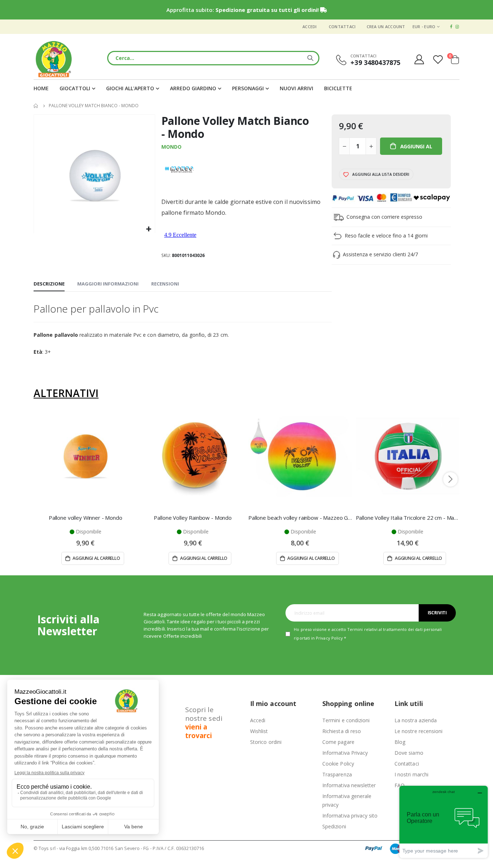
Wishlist (259, 731)
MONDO (171, 146)
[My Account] (419, 59)
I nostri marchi (411, 774)
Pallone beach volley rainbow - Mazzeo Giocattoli (300, 517)
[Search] (310, 58)
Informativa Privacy (345, 752)
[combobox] (213, 58)
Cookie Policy (338, 763)
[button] (148, 229)
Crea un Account (386, 26)
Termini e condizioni (346, 720)
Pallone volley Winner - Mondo (85, 517)
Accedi (309, 26)
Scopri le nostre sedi (203, 722)
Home (36, 105)
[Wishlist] (439, 59)
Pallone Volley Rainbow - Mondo (193, 517)
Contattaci (342, 26)
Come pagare (338, 741)
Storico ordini (266, 741)
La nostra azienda (415, 720)
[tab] (49, 284)
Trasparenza (337, 774)
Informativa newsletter (349, 785)
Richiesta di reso (341, 731)
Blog (399, 741)
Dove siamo (408, 752)
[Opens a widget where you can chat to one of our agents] (443, 821)
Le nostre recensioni (418, 731)
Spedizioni (334, 826)
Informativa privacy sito (350, 815)
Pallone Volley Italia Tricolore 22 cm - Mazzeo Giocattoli (408, 517)
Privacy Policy (329, 638)
